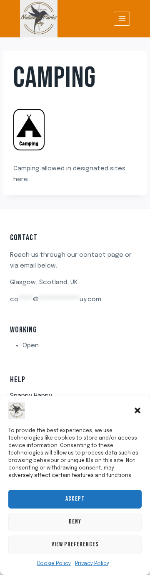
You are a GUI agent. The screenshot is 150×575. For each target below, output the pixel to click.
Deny (75, 522)
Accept (75, 499)
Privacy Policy (92, 563)
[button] (137, 410)
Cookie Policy (54, 563)
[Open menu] (122, 18)
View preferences (75, 544)
